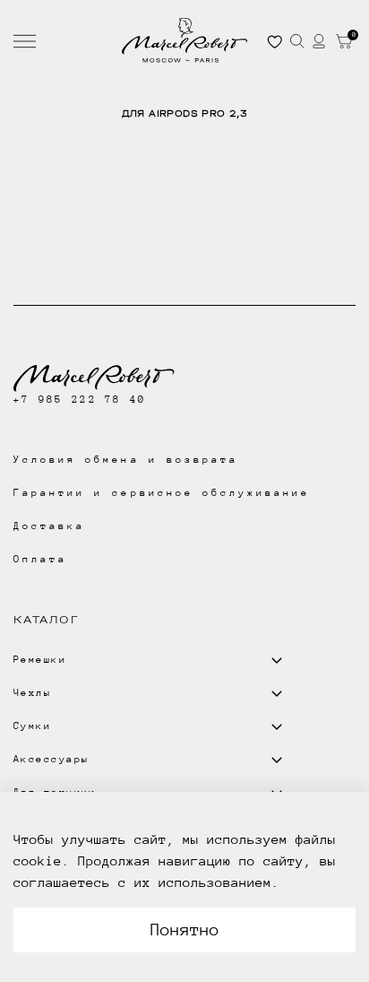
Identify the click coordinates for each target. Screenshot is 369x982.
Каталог (46, 619)
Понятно (184, 929)
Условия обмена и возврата (125, 459)
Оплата (40, 559)
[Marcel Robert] (184, 40)
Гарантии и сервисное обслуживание (161, 493)
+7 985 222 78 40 (79, 399)
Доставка (49, 526)
